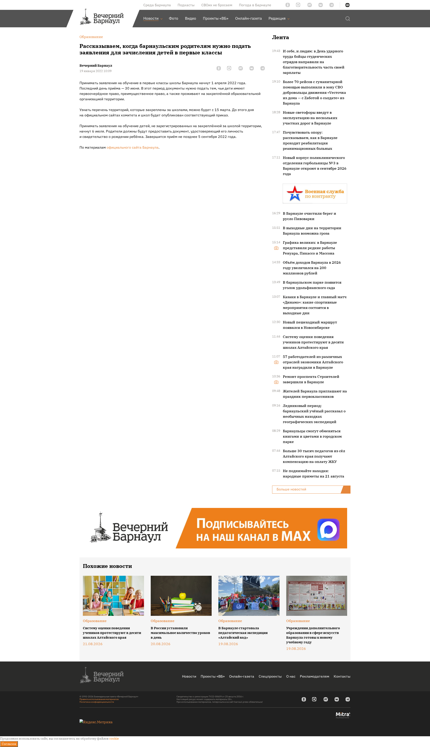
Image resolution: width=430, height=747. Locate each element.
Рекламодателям (314, 676)
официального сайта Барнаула (132, 147)
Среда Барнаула (157, 5)
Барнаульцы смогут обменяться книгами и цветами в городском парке (312, 436)
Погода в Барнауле (255, 5)
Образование (95, 621)
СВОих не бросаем (216, 5)
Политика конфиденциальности (97, 701)
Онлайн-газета (241, 676)
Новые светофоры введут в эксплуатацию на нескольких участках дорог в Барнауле (310, 117)
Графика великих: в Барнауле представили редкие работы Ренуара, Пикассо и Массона (310, 247)
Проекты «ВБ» (213, 676)
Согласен (9, 744)
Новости (189, 676)
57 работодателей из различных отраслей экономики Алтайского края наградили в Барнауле (313, 362)
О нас (290, 676)
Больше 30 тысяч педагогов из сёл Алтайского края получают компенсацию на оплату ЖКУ (314, 456)
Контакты (342, 676)
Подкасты (186, 5)
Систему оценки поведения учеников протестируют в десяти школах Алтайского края (313, 342)
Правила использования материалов (99, 699)
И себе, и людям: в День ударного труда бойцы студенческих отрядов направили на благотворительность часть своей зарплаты (313, 62)
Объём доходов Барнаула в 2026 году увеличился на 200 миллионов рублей (312, 267)
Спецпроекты (270, 676)
